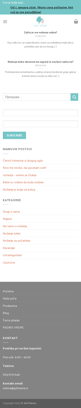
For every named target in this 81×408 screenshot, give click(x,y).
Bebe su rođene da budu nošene (23, 182)
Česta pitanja (11, 320)
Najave (7, 218)
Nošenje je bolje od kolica (19, 189)
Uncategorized (12, 255)
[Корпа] (76, 21)
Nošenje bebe (11, 233)
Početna (8, 291)
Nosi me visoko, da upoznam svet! (24, 167)
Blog (6, 313)
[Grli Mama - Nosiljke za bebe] (40, 22)
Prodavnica (10, 305)
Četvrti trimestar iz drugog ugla (23, 160)
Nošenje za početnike (16, 240)
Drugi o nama (11, 211)
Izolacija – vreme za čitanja (19, 175)
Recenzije (9, 248)
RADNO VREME (13, 327)
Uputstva (9, 262)
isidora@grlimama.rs (15, 388)
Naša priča (9, 298)
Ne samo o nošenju (15, 226)
